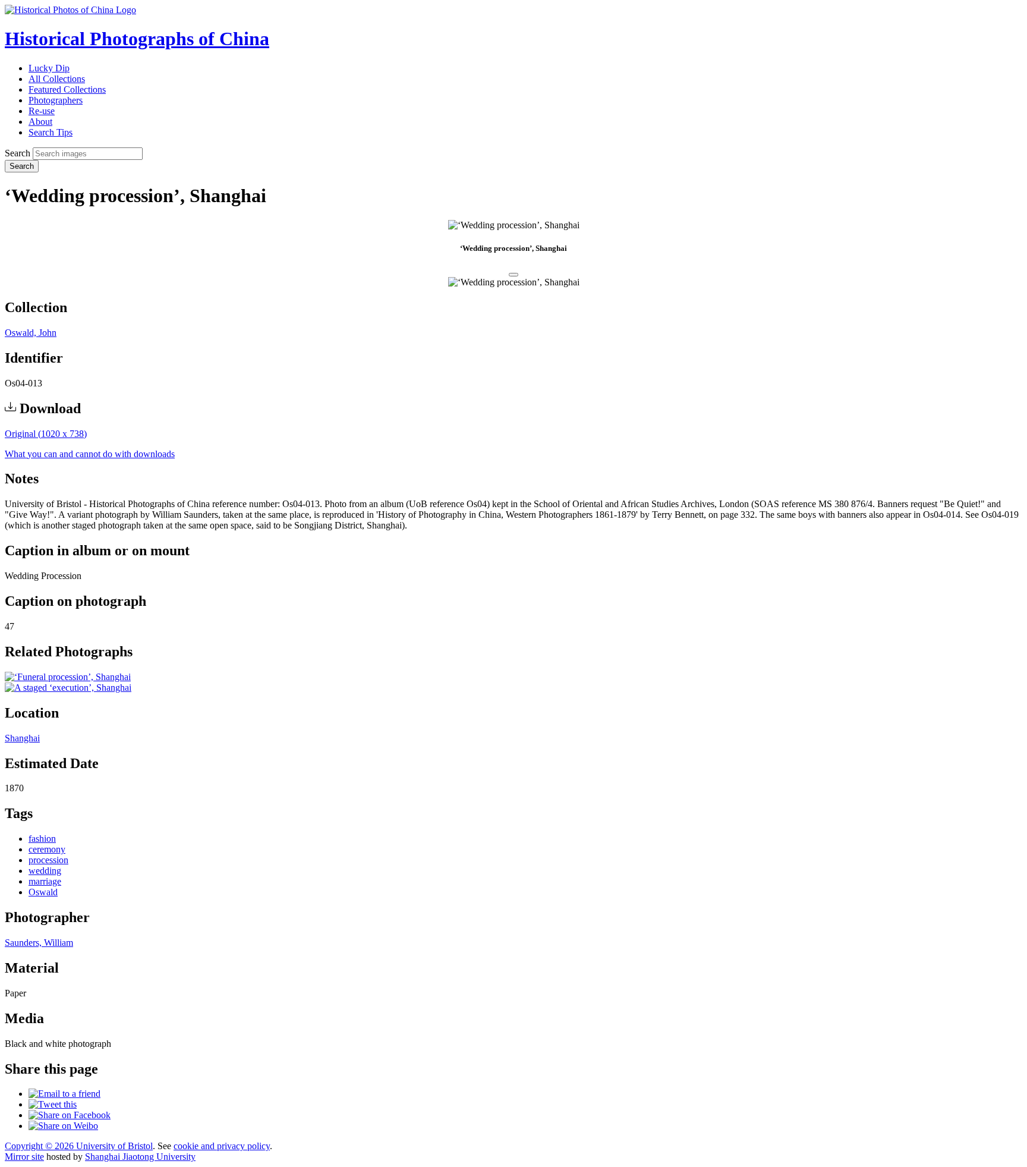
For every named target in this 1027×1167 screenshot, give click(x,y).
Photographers (56, 100)
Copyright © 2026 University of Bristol (79, 1146)
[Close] (513, 274)
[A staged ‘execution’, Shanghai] (68, 687)
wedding (45, 871)
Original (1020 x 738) (46, 434)
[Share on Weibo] (63, 1126)
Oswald (43, 892)
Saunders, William (39, 943)
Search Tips (51, 132)
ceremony (47, 849)
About (40, 122)
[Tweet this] (53, 1104)
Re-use (42, 111)
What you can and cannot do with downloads (90, 454)
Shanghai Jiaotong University (140, 1157)
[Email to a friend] (64, 1094)
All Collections (57, 79)
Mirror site (24, 1157)
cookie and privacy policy (222, 1146)
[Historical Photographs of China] (70, 10)
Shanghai (22, 738)
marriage (45, 881)
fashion (42, 838)
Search (17, 153)
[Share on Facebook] (70, 1115)
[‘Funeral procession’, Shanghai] (68, 677)
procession (48, 860)
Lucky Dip (49, 68)
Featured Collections (67, 89)
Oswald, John (30, 333)
